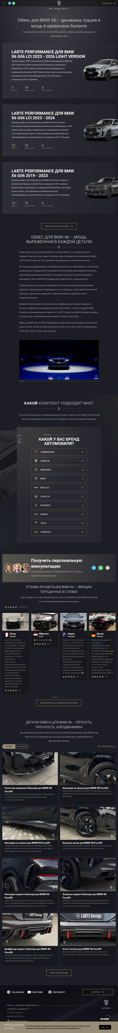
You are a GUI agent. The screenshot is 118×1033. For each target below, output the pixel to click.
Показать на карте (18, 1021)
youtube (37, 992)
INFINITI (44, 514)
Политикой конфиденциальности (70, 1028)
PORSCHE (45, 461)
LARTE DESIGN (106, 1008)
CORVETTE (45, 532)
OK (103, 1027)
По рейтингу (105, 746)
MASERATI (45, 505)
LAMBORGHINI (47, 452)
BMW (42, 478)
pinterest (59, 992)
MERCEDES (45, 470)
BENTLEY (44, 487)
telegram (18, 992)
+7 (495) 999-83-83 (15, 1012)
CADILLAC (45, 496)
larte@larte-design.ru (15, 1016)
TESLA (43, 523)
